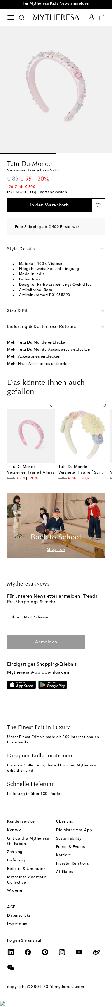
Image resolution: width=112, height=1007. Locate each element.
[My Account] (91, 17)
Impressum (17, 924)
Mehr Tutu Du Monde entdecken (37, 343)
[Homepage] (56, 17)
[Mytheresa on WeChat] (11, 968)
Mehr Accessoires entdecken (33, 357)
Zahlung (15, 852)
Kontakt (14, 830)
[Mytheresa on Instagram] (62, 952)
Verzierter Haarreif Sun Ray (83, 472)
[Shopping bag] (102, 17)
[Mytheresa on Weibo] (96, 952)
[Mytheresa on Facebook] (28, 952)
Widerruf (15, 891)
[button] (49, 205)
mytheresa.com (69, 987)
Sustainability (68, 839)
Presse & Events (70, 847)
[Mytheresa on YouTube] (79, 952)
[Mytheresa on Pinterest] (45, 952)
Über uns (64, 822)
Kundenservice (21, 822)
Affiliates (64, 872)
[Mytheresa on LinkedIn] (11, 952)
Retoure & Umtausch (26, 869)
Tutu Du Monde (29, 164)
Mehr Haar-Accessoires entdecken (39, 364)
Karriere (63, 855)
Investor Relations (72, 864)
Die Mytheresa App (74, 830)
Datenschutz (18, 916)
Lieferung (16, 860)
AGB (11, 907)
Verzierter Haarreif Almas (30, 472)
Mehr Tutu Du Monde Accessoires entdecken (48, 350)
